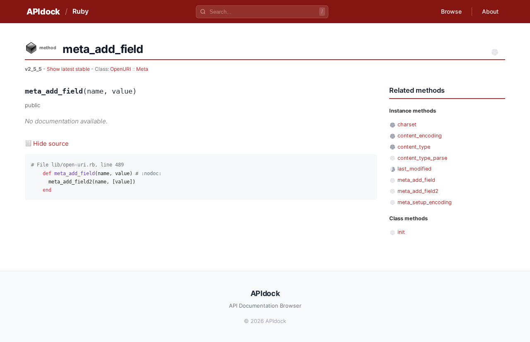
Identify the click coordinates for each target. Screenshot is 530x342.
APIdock (43, 12)
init (401, 232)
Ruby (80, 11)
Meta (142, 69)
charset (407, 124)
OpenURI (120, 69)
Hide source (51, 143)
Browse (451, 11)
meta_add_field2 (418, 191)
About (490, 11)
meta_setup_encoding (425, 202)
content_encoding (420, 135)
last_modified (414, 169)
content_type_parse (422, 158)
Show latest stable (69, 69)
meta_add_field (416, 180)
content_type (414, 147)
